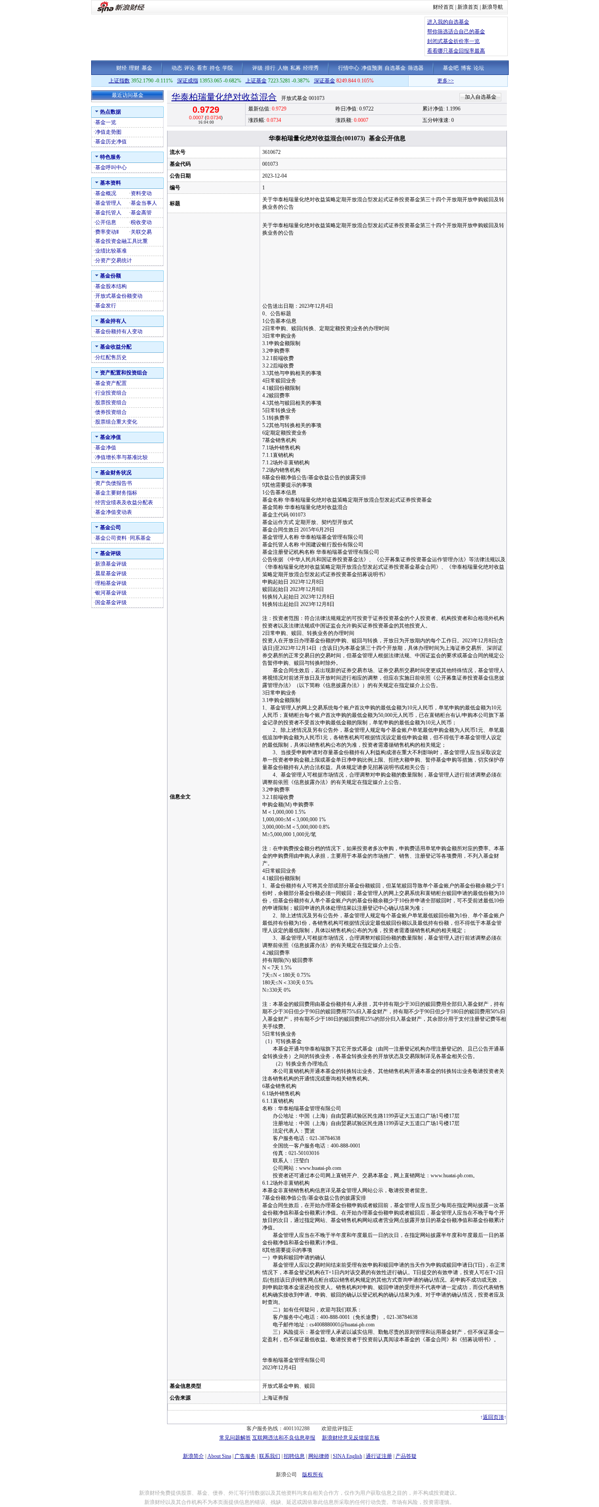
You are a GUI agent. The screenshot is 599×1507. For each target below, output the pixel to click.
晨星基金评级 (111, 573)
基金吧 (451, 68)
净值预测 (371, 68)
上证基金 (256, 81)
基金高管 (141, 213)
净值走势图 (108, 132)
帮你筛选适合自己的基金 (456, 32)
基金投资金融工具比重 (121, 241)
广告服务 (245, 1456)
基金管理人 (108, 203)
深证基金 (324, 81)
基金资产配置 (111, 383)
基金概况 (105, 193)
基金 (147, 68)
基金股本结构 (111, 286)
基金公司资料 (111, 538)
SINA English (347, 1456)
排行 (270, 68)
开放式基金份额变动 (119, 296)
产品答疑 (406, 1456)
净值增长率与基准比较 (121, 457)
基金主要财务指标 (116, 493)
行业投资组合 (111, 393)
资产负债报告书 (113, 483)
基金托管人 (108, 213)
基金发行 (105, 306)
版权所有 (312, 1474)
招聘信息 (294, 1456)
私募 (295, 68)
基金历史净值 (111, 142)
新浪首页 (467, 7)
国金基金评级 (111, 602)
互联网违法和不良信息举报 (283, 1438)
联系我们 (269, 1456)
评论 (189, 68)
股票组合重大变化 (116, 422)
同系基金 (140, 538)
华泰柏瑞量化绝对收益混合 (224, 97)
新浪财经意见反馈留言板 (351, 1438)
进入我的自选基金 (448, 22)
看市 (202, 68)
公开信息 (105, 222)
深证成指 (187, 81)
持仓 (215, 68)
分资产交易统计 (113, 260)
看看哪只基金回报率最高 (456, 51)
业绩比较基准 (111, 251)
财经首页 (443, 7)
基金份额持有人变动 (119, 331)
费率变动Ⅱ (107, 232)
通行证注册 (379, 1456)
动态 (176, 68)
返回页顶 (493, 1417)
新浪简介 (193, 1456)
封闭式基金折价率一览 (453, 41)
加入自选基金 (480, 97)
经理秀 (311, 68)
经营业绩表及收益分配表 (124, 502)
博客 (466, 68)
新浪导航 (492, 7)
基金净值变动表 (113, 512)
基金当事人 (144, 203)
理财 (134, 68)
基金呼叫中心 (111, 167)
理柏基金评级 (111, 583)
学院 (227, 68)
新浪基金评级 (111, 564)
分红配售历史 (111, 357)
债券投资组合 (111, 412)
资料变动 (141, 193)
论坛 (479, 68)
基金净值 (105, 448)
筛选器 (416, 68)
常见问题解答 (235, 1438)
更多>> (423, 81)
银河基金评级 (111, 593)
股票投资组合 (111, 402)
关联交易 (141, 232)
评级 (257, 68)
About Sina (219, 1456)
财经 (121, 68)
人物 (283, 68)
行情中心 (348, 68)
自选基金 (395, 68)
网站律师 (318, 1456)
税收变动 (141, 222)
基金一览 (105, 122)
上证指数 (119, 81)
